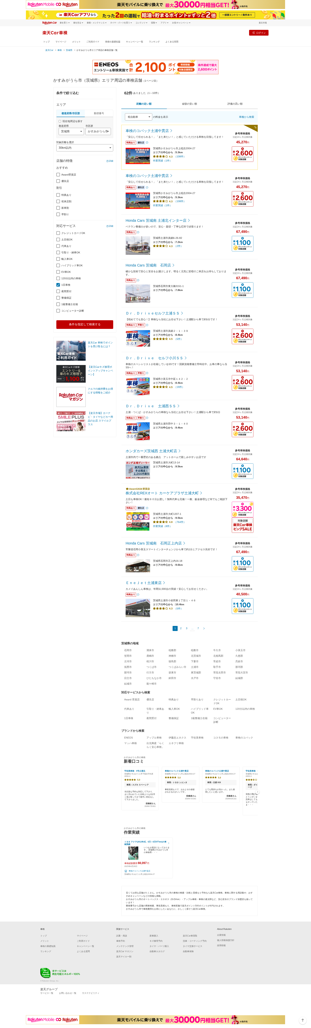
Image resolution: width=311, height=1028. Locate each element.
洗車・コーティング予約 (195, 941)
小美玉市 (240, 650)
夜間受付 (66, 291)
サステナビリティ (90, 993)
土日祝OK (67, 239)
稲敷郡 (172, 650)
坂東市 (172, 672)
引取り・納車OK (70, 252)
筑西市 (128, 666)
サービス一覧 (46, 993)
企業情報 (221, 935)
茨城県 (69, 50)
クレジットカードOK (73, 233)
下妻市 (195, 661)
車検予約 (120, 941)
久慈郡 (239, 655)
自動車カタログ (157, 951)
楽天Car (49, 50)
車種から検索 (246, 116)
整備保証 (66, 297)
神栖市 (172, 655)
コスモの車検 (220, 737)
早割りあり (197, 699)
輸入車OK (67, 258)
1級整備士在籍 (69, 304)
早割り (65, 214)
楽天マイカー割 (123, 956)
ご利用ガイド (92, 41)
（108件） (180, 156)
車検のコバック (244, 737)
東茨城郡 (196, 672)
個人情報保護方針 (225, 940)
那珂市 (128, 672)
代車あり (66, 246)
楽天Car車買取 (190, 935)
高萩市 (239, 661)
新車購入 (154, 935)
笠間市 (128, 655)
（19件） (179, 387)
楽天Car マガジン (124, 951)
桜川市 (150, 661)
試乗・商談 (121, 935)
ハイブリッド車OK (72, 265)
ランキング (154, 41)
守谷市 (217, 678)
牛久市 (217, 650)
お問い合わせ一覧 (67, 993)
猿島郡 (172, 661)
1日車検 (65, 284)
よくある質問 (171, 41)
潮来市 (150, 650)
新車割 (65, 207)
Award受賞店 (68, 174)
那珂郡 (239, 666)
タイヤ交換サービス (192, 946)
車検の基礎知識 (112, 41)
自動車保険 (188, 951)
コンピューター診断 (72, 310)
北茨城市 (196, 655)
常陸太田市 (219, 672)
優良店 (65, 181)
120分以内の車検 (71, 278)
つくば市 (152, 666)
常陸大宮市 (241, 672)
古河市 (128, 661)
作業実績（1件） (162, 160)
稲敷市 (195, 650)
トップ (46, 41)
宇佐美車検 (197, 737)
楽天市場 (263, 22)
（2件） (178, 246)
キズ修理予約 (156, 941)
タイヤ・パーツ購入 (159, 946)
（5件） (178, 339)
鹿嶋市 (150, 655)
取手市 (217, 666)
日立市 (128, 678)
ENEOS (128, 737)
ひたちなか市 (154, 678)
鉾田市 (172, 678)
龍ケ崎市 (152, 683)
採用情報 (221, 945)
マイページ (60, 41)
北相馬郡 (218, 655)
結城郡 (239, 678)
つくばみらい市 (177, 666)
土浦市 (195, 666)
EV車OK (66, 271)
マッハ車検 (130, 743)
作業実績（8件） (162, 526)
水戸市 (195, 678)
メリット (76, 41)
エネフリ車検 (176, 743)
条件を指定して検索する (85, 324)
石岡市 (128, 650)
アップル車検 (154, 737)
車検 (59, 50)
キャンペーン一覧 (134, 41)
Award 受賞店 (132, 699)
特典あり (66, 194)
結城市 (128, 683)
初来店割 (66, 201)
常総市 (217, 661)
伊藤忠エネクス (177, 737)
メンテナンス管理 (125, 946)
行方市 (150, 672)
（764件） (180, 522)
